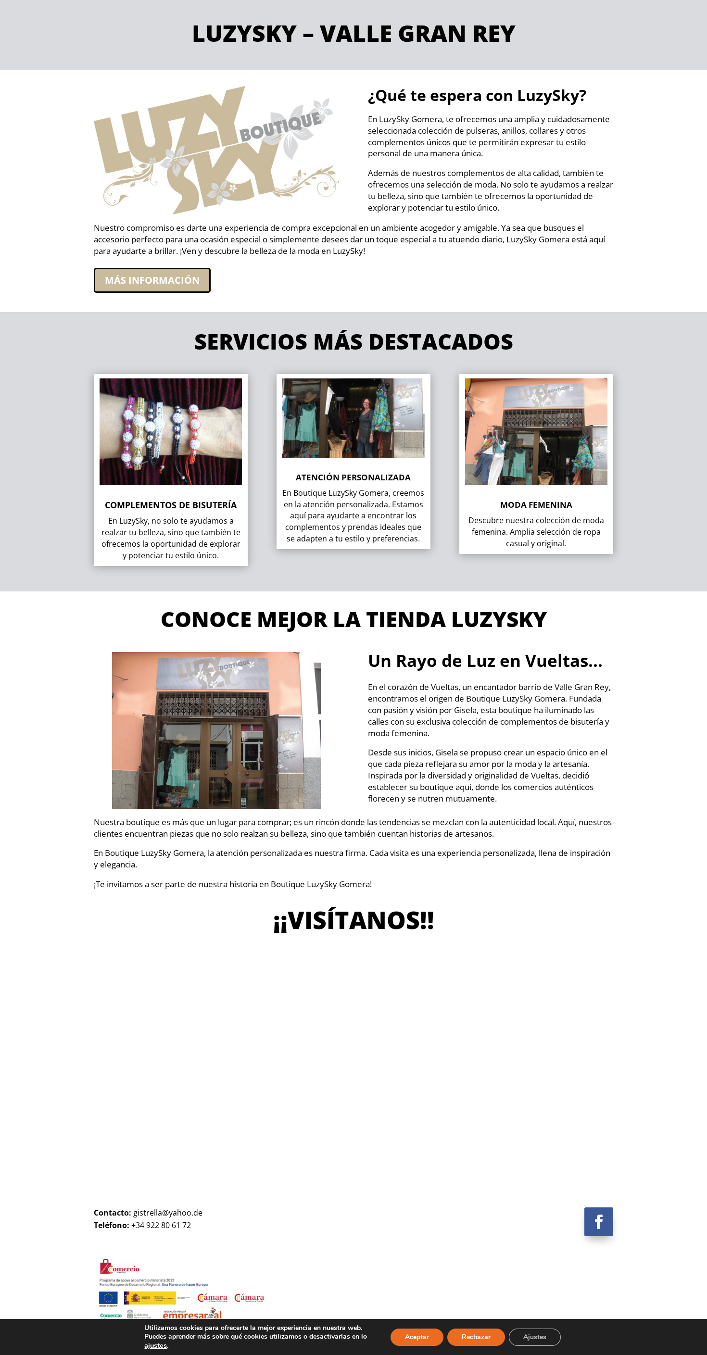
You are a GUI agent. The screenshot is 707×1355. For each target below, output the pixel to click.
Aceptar (417, 1337)
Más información (152, 280)
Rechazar (476, 1337)
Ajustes (534, 1337)
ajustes (155, 1345)
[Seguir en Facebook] (598, 1221)
